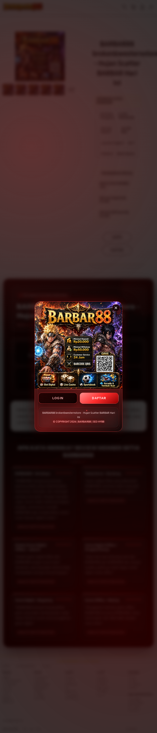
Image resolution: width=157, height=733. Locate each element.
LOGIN (58, 398)
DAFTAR (99, 398)
